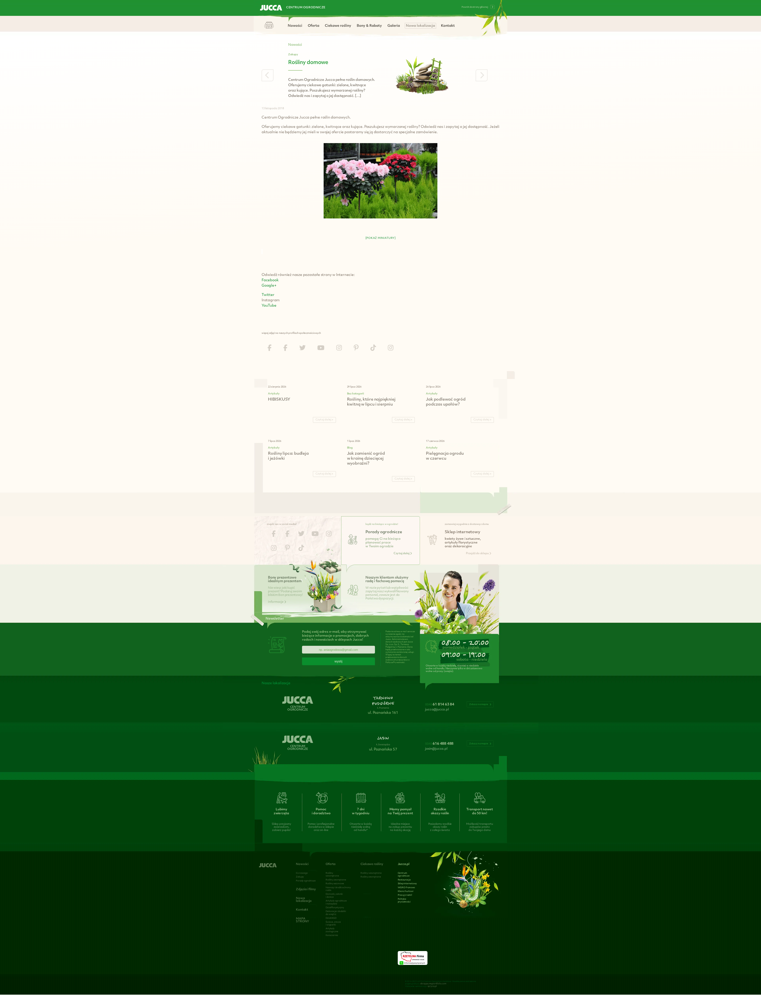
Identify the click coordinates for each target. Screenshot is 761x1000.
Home (269, 25)
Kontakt (448, 26)
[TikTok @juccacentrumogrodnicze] (373, 348)
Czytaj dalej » (324, 419)
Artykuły (273, 393)
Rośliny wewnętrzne (370, 873)
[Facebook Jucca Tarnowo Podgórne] (270, 348)
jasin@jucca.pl (436, 748)
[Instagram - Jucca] (339, 348)
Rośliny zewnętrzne (336, 880)
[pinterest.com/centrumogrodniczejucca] (356, 348)
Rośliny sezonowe (335, 884)
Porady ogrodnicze (306, 881)
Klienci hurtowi (405, 891)
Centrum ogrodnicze (305, 7)
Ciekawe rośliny (338, 26)
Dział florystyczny (335, 908)
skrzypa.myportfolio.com (433, 984)
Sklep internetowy (407, 884)
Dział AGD (331, 918)
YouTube (269, 306)
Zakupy (293, 54)
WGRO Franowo (406, 888)
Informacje (276, 602)
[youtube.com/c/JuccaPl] (320, 348)
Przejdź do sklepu (477, 553)
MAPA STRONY (302, 920)
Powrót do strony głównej (475, 7)
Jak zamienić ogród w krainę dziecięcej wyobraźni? (366, 459)
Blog (350, 448)
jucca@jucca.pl (437, 709)
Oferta (313, 26)
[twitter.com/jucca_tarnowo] (302, 348)
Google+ (269, 286)
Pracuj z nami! (405, 895)
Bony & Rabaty (369, 26)
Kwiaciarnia (332, 935)
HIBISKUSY (279, 400)
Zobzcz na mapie (479, 704)
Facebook (270, 280)
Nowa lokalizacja (420, 26)
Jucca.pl (403, 864)
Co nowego (302, 873)
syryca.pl (432, 986)
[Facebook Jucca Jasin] (285, 348)
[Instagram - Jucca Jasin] (390, 348)
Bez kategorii (355, 393)
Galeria (393, 26)
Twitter (268, 295)
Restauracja (404, 880)
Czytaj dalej (402, 553)
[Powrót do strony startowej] (271, 8)
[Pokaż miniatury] (380, 238)
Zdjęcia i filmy (306, 889)
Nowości (295, 26)
